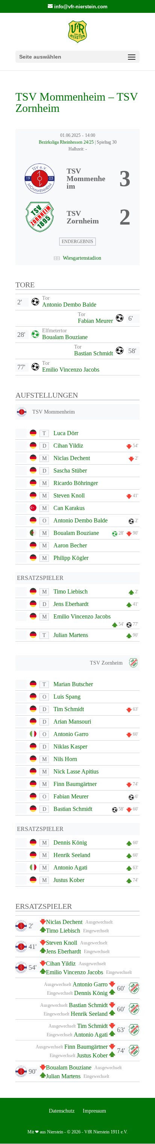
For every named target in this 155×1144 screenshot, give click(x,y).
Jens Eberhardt (70, 604)
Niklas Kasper (70, 746)
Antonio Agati (70, 867)
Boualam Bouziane (65, 337)
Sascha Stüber (70, 470)
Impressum (94, 1111)
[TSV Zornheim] (77, 217)
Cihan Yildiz (68, 445)
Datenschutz (61, 1111)
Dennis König (70, 842)
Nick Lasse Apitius (76, 771)
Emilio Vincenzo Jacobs (70, 369)
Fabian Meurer (95, 321)
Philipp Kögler (70, 558)
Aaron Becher (70, 545)
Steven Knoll (69, 495)
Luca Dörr (65, 433)
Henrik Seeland (71, 855)
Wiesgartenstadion (82, 258)
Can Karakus (69, 508)
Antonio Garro (70, 734)
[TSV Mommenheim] (77, 178)
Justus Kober (68, 880)
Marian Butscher (73, 684)
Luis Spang (67, 696)
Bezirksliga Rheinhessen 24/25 (67, 142)
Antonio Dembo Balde (69, 304)
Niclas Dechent (71, 458)
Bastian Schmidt (93, 353)
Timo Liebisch (70, 591)
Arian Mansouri (72, 721)
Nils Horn (65, 759)
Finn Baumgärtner (75, 784)
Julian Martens (70, 635)
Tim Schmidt (68, 709)
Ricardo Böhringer (75, 483)
